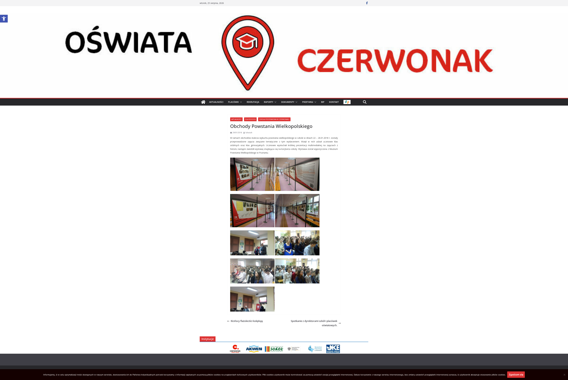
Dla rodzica (250, 119)
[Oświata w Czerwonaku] (284, 15)
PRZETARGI (307, 102)
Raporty (268, 102)
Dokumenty (287, 102)
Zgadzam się (516, 374)
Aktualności (236, 119)
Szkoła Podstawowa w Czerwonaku (274, 119)
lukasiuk (249, 132)
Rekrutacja (253, 102)
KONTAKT (334, 102)
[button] (4, 18)
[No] (564, 374)
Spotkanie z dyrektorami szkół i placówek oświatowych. (314, 323)
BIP (322, 102)
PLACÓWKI (233, 102)
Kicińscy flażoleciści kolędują (247, 321)
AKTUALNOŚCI (216, 102)
